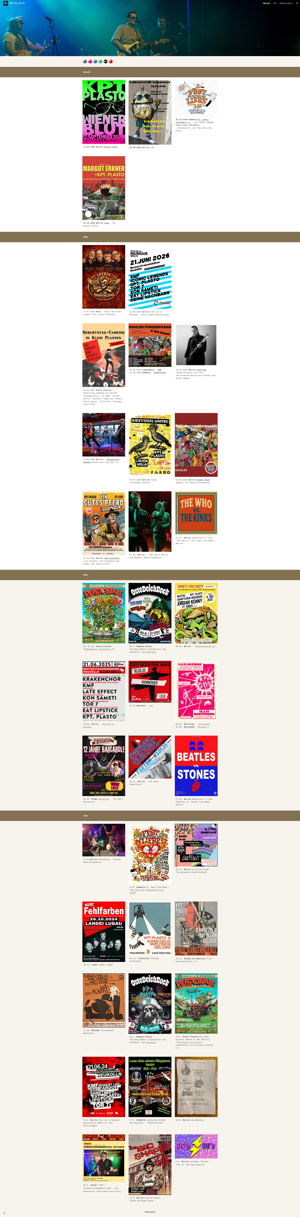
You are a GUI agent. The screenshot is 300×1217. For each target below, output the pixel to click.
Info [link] (275, 3)
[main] (150, 72)
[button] (297, 3)
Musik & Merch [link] (286, 3)
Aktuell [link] (266, 3)
